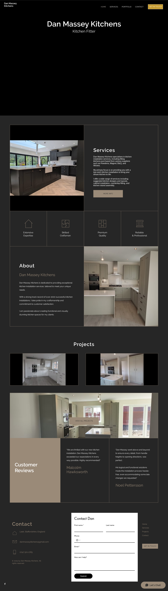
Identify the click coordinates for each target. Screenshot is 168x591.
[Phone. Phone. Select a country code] (78, 540)
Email (77, 547)
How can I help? (80, 557)
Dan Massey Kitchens (10, 4)
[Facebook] (5, 584)
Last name (110, 525)
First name (79, 525)
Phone (76, 536)
